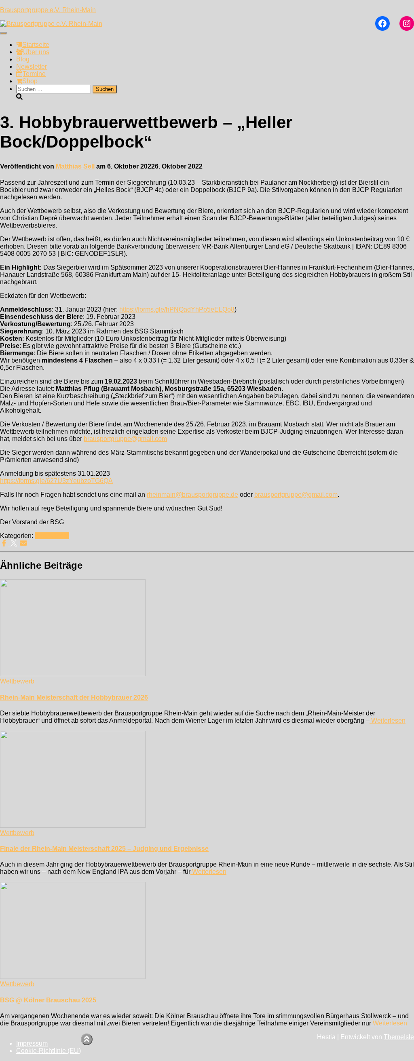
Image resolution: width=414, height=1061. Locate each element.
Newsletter (31, 66)
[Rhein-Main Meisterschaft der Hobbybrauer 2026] (73, 674)
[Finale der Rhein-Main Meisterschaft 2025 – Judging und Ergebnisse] (73, 825)
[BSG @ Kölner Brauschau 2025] (73, 976)
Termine (34, 73)
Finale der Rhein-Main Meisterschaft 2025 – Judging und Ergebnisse (104, 848)
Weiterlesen (388, 720)
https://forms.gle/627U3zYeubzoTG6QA (56, 480)
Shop (30, 81)
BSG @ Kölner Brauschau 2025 (48, 1000)
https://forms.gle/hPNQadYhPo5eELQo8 (176, 309)
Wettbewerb (52, 535)
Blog (23, 59)
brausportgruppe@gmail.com (125, 438)
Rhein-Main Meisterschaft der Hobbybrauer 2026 (74, 697)
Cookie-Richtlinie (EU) (48, 1050)
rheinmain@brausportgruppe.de (192, 494)
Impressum (32, 1043)
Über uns (36, 52)
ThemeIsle (399, 1037)
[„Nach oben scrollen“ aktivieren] (87, 1039)
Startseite (35, 44)
